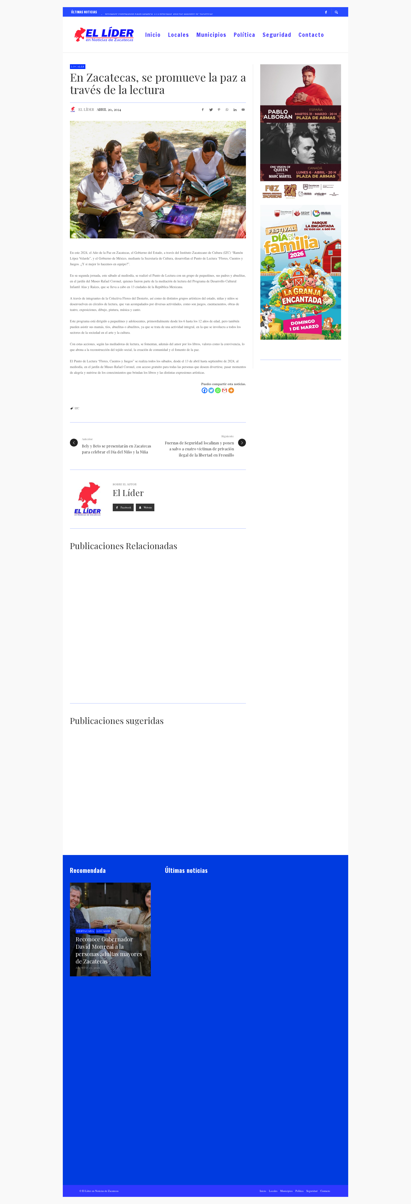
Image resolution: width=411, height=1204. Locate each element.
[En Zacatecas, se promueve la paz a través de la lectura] (158, 179)
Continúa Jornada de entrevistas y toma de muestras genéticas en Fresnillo (155, 841)
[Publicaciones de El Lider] (167, 956)
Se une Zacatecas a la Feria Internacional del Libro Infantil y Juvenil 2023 (198, 696)
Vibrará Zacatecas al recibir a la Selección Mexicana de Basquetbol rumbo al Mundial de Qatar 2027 (204, 1094)
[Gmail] (224, 390)
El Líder (86, 109)
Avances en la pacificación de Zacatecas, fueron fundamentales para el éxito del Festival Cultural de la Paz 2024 (109, 627)
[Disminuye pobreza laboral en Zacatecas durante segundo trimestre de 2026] (198, 1140)
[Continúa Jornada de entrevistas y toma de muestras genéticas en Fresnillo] (150, 817)
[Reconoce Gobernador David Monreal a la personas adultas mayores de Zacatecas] (198, 917)
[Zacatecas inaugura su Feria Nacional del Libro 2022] (150, 762)
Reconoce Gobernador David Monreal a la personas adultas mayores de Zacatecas (201, 947)
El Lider (177, 956)
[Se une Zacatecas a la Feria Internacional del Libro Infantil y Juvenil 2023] (196, 665)
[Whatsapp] (218, 390)
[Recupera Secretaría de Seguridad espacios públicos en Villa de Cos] (198, 989)
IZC (77, 408)
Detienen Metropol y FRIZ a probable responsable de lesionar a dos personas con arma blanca (97, 786)
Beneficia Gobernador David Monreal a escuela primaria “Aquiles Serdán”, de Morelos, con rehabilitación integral (218, 843)
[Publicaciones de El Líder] (73, 109)
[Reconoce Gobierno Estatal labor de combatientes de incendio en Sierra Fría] (90, 817)
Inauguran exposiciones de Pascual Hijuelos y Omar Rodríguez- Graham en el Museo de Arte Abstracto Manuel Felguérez (199, 627)
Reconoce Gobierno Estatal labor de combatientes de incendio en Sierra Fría (96, 841)
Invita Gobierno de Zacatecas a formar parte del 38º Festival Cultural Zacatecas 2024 (108, 696)
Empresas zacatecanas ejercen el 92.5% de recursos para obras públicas (215, 786)
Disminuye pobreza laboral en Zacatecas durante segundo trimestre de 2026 (200, 1170)
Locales (77, 66)
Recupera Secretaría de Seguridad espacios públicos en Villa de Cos (202, 1020)
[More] (231, 390)
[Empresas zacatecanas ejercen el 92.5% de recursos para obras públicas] (210, 762)
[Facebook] (325, 12)
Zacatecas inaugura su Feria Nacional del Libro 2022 (157, 784)
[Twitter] (211, 390)
